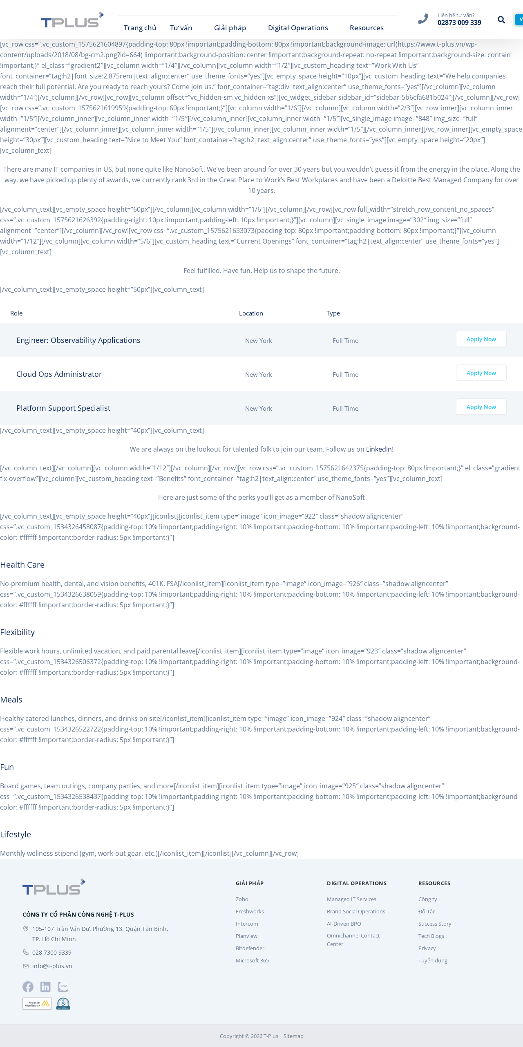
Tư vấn (181, 27)
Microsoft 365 (252, 960)
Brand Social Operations (356, 911)
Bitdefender (250, 948)
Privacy (427, 948)
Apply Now (481, 339)
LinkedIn (379, 449)
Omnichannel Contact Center (353, 940)
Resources (367, 27)
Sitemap (294, 1036)
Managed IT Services (351, 899)
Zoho (242, 899)
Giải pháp (230, 27)
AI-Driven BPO (344, 923)
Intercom (247, 923)
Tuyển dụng (432, 960)
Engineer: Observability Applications (78, 340)
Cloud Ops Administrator (59, 374)
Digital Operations (298, 27)
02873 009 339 (459, 22)
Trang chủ (140, 27)
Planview (246, 936)
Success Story (434, 923)
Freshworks (250, 911)
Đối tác (426, 911)
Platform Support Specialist (63, 408)
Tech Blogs (431, 936)
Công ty (427, 899)
